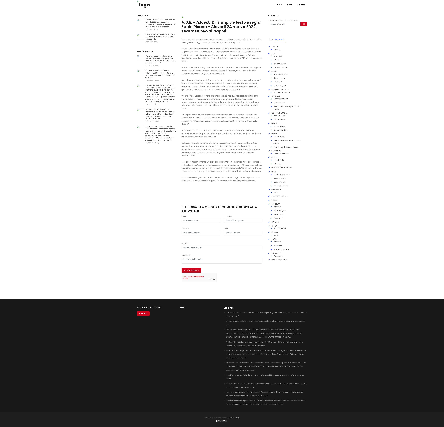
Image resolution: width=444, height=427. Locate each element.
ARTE (273, 53)
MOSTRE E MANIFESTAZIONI (281, 168)
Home (279, 5)
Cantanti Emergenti (281, 174)
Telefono (185, 228)
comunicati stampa (279, 89)
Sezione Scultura (280, 67)
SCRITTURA (275, 204)
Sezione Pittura (279, 64)
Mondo (276, 235)
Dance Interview (280, 130)
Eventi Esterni (278, 136)
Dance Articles (279, 126)
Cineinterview (279, 78)
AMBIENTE (275, 47)
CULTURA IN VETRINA (279, 113)
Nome (184, 216)
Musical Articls (279, 182)
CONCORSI (275, 96)
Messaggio (186, 255)
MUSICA (274, 171)
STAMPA (274, 232)
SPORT (274, 226)
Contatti (301, 5)
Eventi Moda (278, 160)
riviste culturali (279, 116)
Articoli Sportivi (279, 228)
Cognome (228, 216)
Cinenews (277, 82)
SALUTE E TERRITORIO (279, 196)
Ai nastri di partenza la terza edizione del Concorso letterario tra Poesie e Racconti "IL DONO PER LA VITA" (159, 74)
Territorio (277, 49)
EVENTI (274, 134)
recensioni (277, 245)
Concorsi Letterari (280, 99)
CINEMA (274, 71)
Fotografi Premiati (281, 153)
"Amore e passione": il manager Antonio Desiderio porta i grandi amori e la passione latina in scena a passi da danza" (160, 59)
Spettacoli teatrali (281, 249)
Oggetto (185, 243)
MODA (273, 157)
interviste (277, 60)
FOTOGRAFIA (276, 151)
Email (226, 228)
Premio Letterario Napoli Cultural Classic (286, 107)
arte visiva (277, 56)
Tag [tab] (271, 39)
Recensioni (277, 218)
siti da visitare (279, 119)
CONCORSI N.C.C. (280, 102)
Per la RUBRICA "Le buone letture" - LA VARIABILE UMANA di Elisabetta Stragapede (160, 36)
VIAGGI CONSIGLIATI (279, 260)
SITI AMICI (275, 222)
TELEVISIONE (276, 253)
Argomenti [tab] (279, 39)
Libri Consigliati (279, 210)
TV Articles (277, 256)
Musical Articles (279, 178)
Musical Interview (280, 186)
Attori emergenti (280, 74)
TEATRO (274, 239)
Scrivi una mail (234, 418)
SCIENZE (274, 200)
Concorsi (289, 5)
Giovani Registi (279, 86)
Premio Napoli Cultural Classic (285, 147)
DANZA (274, 123)
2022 (275, 192)
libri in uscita (278, 214)
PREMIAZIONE (276, 190)
